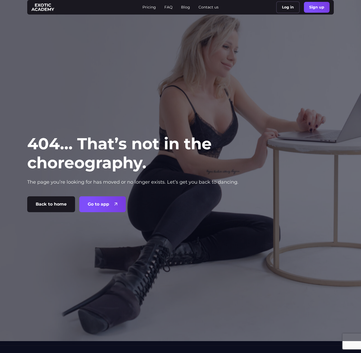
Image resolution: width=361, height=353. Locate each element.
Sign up (316, 7)
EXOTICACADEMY (42, 7)
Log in (288, 7)
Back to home (51, 204)
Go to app (98, 204)
